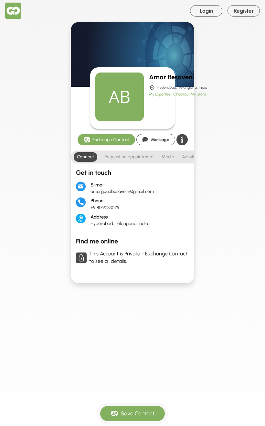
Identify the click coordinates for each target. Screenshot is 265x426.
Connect (85, 157)
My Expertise (160, 94)
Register (244, 10)
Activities (191, 157)
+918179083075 (104, 207)
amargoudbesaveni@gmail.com (122, 191)
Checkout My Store (189, 94)
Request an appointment (129, 157)
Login (206, 10)
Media (168, 157)
